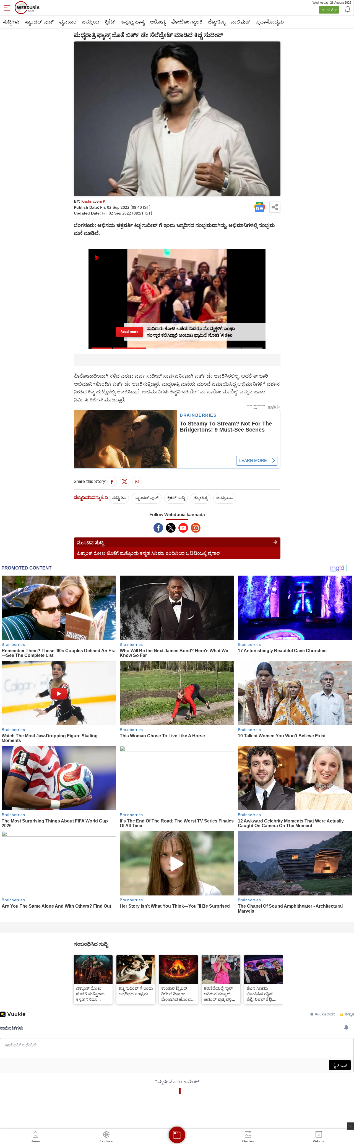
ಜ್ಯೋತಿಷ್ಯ (216, 21)
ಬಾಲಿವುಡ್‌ (240, 21)
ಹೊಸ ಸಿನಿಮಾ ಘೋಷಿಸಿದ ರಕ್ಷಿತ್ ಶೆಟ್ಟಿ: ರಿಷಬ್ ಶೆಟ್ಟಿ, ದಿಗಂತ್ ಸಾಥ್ (259, 993)
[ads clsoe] (350, 1126)
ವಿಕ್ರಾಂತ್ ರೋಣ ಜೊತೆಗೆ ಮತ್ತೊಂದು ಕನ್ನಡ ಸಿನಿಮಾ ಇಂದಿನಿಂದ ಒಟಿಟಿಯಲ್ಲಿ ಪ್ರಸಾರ (148, 553)
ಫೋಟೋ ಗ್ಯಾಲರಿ (186, 21)
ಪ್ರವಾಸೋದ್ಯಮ (270, 21)
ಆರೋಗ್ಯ (158, 21)
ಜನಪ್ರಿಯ (90, 21)
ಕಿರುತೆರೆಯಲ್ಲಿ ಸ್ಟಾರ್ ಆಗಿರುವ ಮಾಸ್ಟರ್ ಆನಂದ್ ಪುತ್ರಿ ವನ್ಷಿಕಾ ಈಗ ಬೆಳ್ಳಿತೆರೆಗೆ (220, 993)
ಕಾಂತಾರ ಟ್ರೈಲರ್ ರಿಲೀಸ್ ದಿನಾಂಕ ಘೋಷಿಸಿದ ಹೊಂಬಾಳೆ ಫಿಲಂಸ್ (178, 993)
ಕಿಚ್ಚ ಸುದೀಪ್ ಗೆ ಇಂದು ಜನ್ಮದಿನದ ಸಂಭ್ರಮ (136, 990)
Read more (129, 331)
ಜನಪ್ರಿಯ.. (224, 497)
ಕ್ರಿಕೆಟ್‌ (110, 21)
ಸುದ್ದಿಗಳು (11, 21)
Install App (329, 9)
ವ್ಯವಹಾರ (67, 21)
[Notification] (347, 9)
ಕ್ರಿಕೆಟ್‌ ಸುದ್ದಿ (176, 497)
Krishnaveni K (93, 201)
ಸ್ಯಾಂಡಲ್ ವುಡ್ (39, 21)
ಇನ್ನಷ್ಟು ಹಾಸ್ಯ (132, 21)
